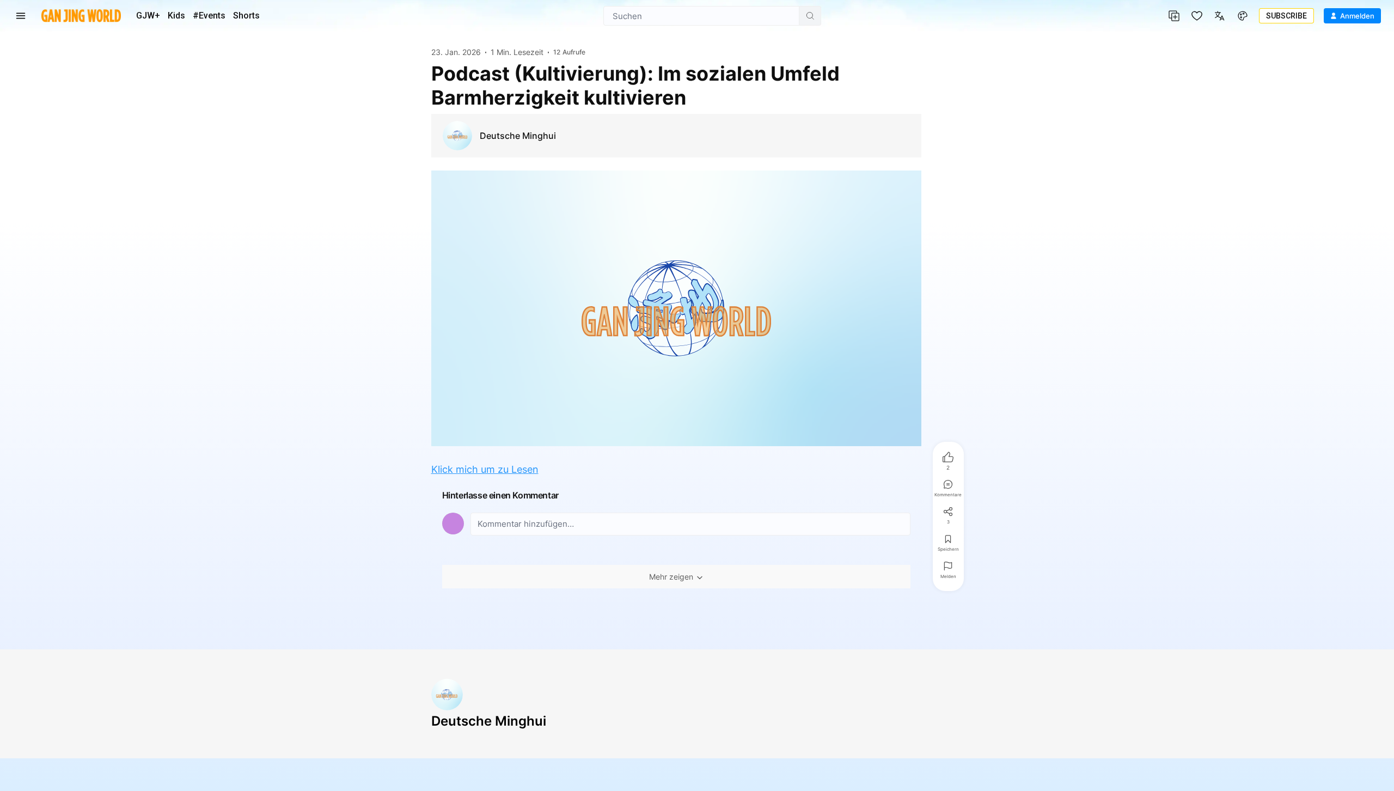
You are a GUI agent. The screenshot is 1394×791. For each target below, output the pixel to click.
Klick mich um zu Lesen (485, 469)
